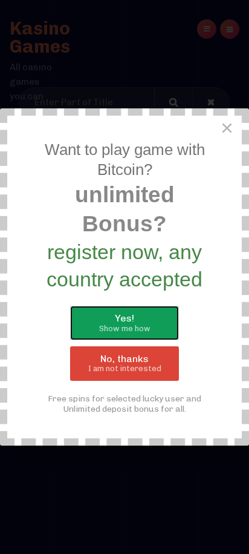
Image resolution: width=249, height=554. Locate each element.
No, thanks (124, 363)
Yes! (124, 322)
